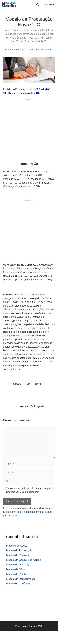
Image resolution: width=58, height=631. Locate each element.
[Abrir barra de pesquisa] (37, 4)
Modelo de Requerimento (20, 578)
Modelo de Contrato (17, 555)
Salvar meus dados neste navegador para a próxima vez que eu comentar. (30, 490)
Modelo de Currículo (18, 583)
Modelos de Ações (16, 545)
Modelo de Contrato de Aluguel (23, 559)
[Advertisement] (29, 130)
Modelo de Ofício (16, 569)
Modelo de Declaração (19, 564)
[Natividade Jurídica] (9, 4)
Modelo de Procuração (19, 550)
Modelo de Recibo (16, 574)
